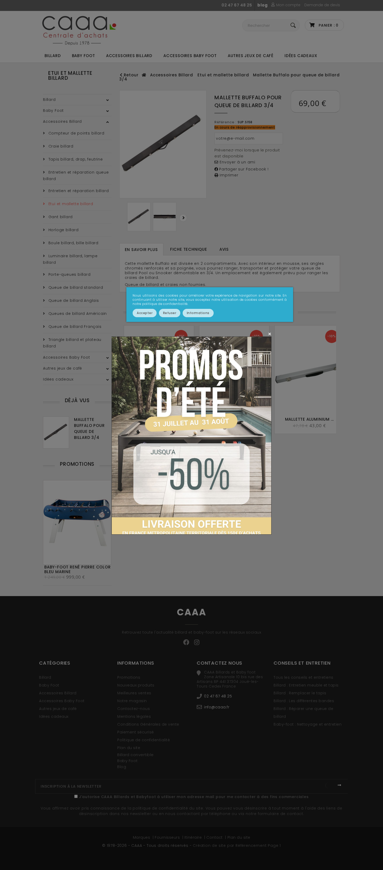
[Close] (269, 334)
